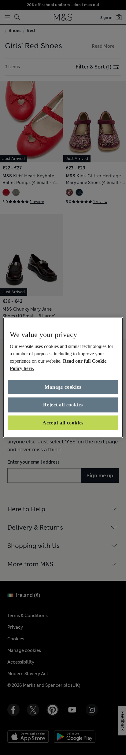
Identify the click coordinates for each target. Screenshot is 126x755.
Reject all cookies (63, 404)
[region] (63, 377)
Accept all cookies (63, 422)
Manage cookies (63, 387)
